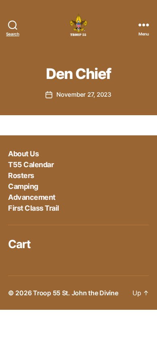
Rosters (21, 175)
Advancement (32, 197)
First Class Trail (33, 208)
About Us (23, 153)
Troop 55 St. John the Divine (75, 293)
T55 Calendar (31, 164)
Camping (23, 186)
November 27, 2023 (84, 94)
